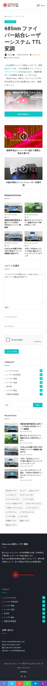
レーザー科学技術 (13, 375)
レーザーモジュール (26, 512)
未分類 (9, 386)
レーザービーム (11, 512)
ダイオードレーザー (26, 495)
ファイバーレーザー (12, 499)
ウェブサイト (9, 326)
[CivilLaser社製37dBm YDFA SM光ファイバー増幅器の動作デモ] (14, 236)
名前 (7, 307)
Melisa (10, 55)
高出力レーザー (11, 525)
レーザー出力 (22, 516)
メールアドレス (11, 317)
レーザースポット (32, 508)
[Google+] (22, 676)
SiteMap (23, 672)
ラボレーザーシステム (33, 503)
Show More (23, 114)
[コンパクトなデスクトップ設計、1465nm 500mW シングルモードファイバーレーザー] (11, 473)
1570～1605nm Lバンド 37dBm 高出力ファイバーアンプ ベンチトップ (31, 461)
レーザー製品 (11, 390)
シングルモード (11, 495)
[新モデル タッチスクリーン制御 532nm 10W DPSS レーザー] (34, 208)
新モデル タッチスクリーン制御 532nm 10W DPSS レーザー (33, 222)
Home (8, 16)
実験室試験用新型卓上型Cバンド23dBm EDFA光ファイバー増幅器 (31, 426)
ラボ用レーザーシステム (14, 508)
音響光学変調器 (12, 394)
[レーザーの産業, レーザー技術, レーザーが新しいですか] (10, 5)
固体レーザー (24, 521)
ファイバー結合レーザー (14, 503)
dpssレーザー (34, 491)
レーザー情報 (11, 379)
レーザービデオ (18, 16)
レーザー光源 (11, 383)
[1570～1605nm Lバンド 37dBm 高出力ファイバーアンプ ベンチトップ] (34, 236)
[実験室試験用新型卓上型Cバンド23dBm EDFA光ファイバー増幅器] (14, 208)
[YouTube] (25, 676)
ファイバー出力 (28, 499)
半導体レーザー (11, 521)
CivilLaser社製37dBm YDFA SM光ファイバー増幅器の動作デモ (13, 251)
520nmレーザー (11, 491)
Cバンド (23, 491)
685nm (9, 68)
